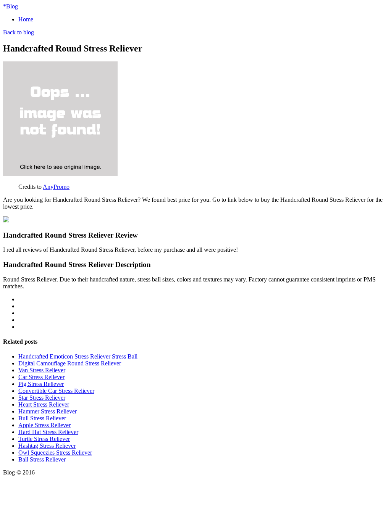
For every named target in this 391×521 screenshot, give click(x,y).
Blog (10, 6)
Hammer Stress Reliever (47, 411)
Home (25, 19)
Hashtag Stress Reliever (47, 445)
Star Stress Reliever (41, 397)
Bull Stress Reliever (42, 418)
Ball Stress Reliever (42, 459)
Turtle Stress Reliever (44, 439)
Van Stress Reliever (41, 370)
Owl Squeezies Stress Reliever (55, 452)
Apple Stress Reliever (44, 425)
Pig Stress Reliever (41, 384)
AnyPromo (56, 186)
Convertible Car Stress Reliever (56, 391)
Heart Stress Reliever (43, 404)
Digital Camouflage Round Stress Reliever (69, 363)
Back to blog (18, 32)
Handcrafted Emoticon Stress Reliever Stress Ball (77, 356)
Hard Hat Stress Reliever (48, 432)
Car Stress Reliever (41, 377)
